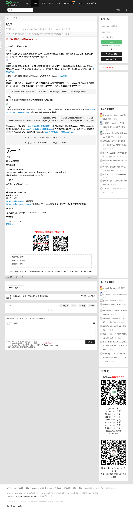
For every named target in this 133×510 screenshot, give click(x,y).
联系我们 (67, 488)
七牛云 (50, 496)
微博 (17, 277)
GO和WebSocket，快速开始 (113, 304)
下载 (80, 3)
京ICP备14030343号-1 (15, 506)
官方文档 (90, 3)
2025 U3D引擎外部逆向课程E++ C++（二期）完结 (115, 135)
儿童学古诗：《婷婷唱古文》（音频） (114, 190)
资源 (51, 3)
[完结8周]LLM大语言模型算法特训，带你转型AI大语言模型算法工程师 (115, 145)
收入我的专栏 (16, 287)
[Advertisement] (116, 88)
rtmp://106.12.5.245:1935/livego (38, 129)
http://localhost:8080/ (15, 201)
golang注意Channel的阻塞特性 (114, 288)
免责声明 (58, 488)
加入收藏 (9, 277)
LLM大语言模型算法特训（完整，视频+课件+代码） (115, 169)
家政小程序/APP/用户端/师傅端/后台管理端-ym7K (115, 336)
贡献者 (21, 488)
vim (92, 305)
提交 (90, 342)
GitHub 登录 (112, 54)
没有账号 (42, 318)
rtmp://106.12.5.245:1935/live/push (59, 131)
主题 (27, 3)
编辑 (8, 323)
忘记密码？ (118, 45)
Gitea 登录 (112, 59)
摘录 (21, 263)
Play (50, 488)
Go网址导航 (69, 3)
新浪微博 (43, 488)
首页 (9, 18)
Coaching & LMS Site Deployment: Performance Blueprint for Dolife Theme (115, 357)
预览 (15, 323)
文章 (35, 3)
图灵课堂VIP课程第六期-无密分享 (115, 174)
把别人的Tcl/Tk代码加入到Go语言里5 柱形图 (115, 117)
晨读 (27, 488)
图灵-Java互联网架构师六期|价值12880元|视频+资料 (115, 155)
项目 (43, 3)
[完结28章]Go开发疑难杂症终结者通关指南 (115, 183)
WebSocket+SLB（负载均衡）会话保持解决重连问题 (27, 297)
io (74, 305)
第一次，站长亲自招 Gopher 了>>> (21, 38)
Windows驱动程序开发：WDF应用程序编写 (115, 312)
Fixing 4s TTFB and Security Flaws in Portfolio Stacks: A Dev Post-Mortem (115, 346)
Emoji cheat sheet (51, 345)
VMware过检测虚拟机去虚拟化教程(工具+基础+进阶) (114, 320)
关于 (8, 488)
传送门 (65, 305)
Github (34, 488)
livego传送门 (63, 76)
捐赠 (74, 488)
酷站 (80, 488)
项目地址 (9, 224)
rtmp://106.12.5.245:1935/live (40, 126)
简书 (21, 257)
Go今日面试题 (108, 67)
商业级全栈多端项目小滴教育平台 (115, 160)
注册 (118, 9)
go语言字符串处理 (109, 300)
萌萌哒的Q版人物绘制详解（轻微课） (114, 328)
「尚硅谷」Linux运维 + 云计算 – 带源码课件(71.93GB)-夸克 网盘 (114, 125)
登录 (126, 9)
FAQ (14, 488)
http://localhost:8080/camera (18, 204)
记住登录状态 (108, 37)
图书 (58, 3)
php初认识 (91, 296)
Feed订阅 (88, 488)
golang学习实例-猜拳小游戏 (113, 294)
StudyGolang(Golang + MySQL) (27, 496)
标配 (83, 305)
